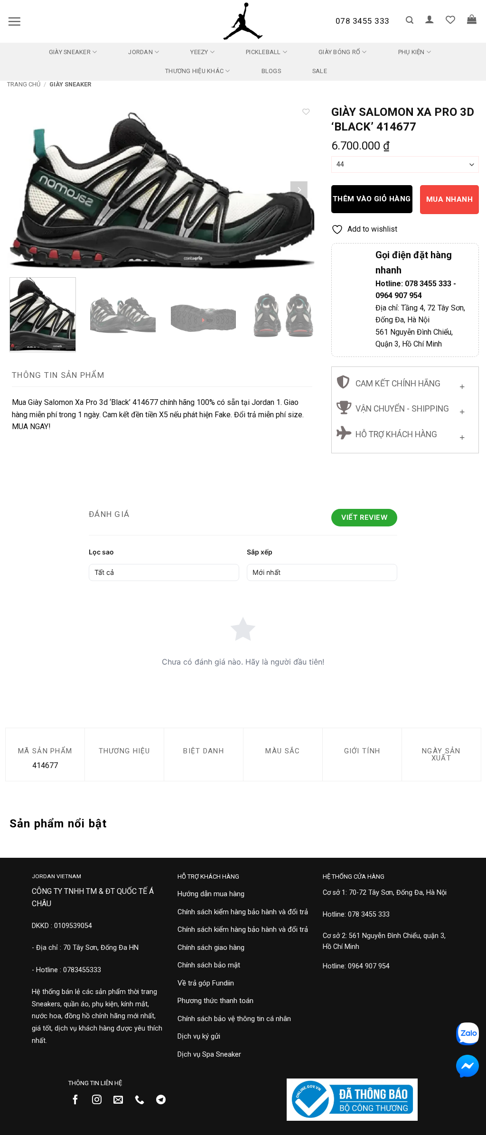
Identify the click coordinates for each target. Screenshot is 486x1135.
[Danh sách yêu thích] (450, 19)
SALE (319, 71)
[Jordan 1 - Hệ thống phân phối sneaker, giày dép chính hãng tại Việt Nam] (243, 21)
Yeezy (199, 52)
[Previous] (25, 190)
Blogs (271, 71)
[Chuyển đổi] (462, 384)
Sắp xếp (259, 552)
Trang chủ (23, 84)
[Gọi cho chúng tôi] (143, 1100)
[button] (14, 21)
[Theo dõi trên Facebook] (79, 1100)
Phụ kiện (411, 52)
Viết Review (364, 517)
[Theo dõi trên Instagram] (100, 1100)
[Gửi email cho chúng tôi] (121, 1100)
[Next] (298, 190)
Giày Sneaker (70, 52)
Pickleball (263, 52)
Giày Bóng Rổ (339, 52)
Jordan (140, 52)
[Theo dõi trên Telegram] (164, 1100)
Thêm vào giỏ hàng (372, 199)
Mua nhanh (449, 199)
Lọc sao (101, 552)
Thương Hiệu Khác (194, 71)
